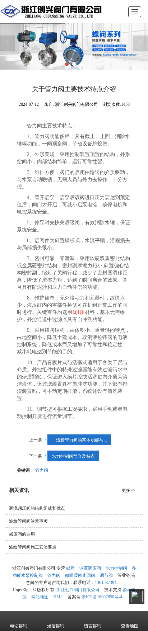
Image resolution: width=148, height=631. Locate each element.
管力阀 (41, 470)
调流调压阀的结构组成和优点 (37, 508)
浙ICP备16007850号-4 (102, 596)
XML (58, 596)
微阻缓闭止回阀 (80, 575)
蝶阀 (70, 568)
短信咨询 (55, 625)
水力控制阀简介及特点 (73, 456)
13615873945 (107, 582)
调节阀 (106, 575)
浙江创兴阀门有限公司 (78, 589)
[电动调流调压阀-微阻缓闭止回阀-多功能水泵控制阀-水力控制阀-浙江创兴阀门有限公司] (51, 11)
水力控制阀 (116, 568)
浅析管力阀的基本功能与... (79, 440)
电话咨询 (18, 625)
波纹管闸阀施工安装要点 (32, 547)
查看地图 (129, 625)
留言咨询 (92, 625)
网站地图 (39, 596)
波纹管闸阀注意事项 (28, 521)
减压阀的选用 (22, 534)
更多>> (128, 490)
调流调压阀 (90, 568)
